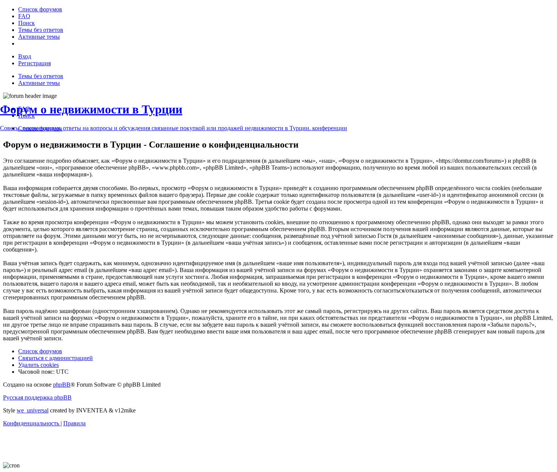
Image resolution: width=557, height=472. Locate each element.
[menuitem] (40, 9)
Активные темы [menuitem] (39, 83)
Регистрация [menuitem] (34, 63)
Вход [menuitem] (24, 56)
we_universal (33, 410)
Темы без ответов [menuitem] (40, 76)
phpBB (61, 384)
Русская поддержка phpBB (37, 397)
